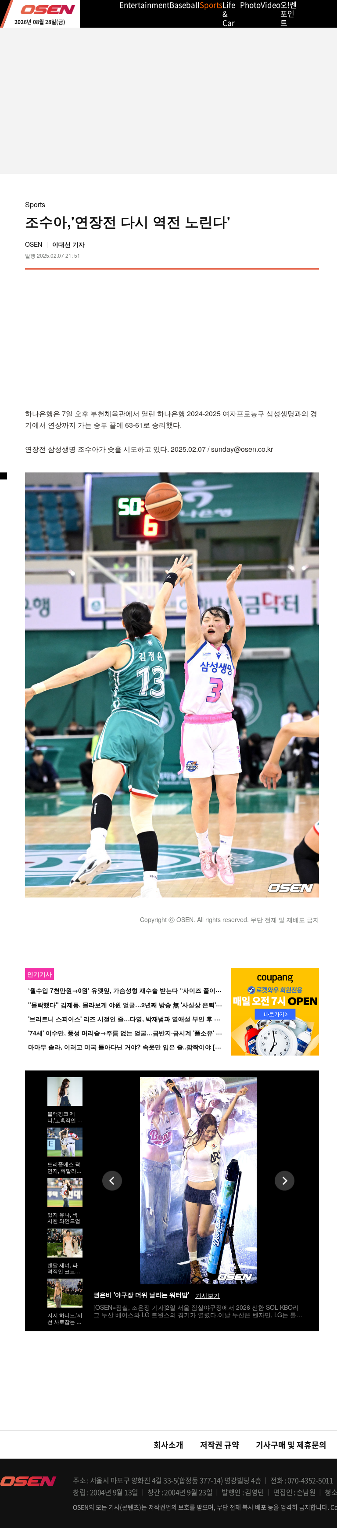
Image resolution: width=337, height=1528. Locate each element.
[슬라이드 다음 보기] (284, 1181)
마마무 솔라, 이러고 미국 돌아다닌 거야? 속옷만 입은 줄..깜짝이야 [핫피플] (132, 1046)
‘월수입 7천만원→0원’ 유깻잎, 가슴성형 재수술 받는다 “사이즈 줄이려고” (129, 990)
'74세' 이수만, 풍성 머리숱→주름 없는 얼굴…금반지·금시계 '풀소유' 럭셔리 (131, 1032)
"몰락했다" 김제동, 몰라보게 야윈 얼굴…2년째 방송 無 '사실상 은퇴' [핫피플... (136, 1004)
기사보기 (207, 1295)
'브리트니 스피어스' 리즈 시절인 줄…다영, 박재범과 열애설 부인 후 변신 (127, 1018)
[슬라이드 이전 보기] (112, 1181)
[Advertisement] (245, 338)
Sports (35, 204)
